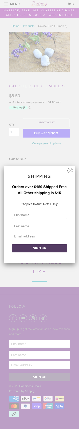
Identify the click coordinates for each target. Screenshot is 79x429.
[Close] (70, 169)
